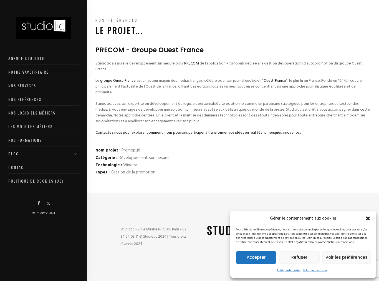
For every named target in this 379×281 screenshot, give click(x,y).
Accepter (256, 257)
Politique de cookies (288, 270)
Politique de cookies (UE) (35, 181)
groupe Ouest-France (118, 81)
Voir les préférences (346, 257)
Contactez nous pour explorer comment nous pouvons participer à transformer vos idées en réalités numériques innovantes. (198, 133)
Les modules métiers (30, 126)
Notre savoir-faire (28, 72)
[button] (368, 218)
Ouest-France (275, 81)
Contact (17, 167)
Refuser (299, 257)
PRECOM (191, 63)
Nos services (22, 85)
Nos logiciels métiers (31, 113)
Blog (13, 153)
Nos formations (25, 140)
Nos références (24, 99)
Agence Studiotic (27, 58)
